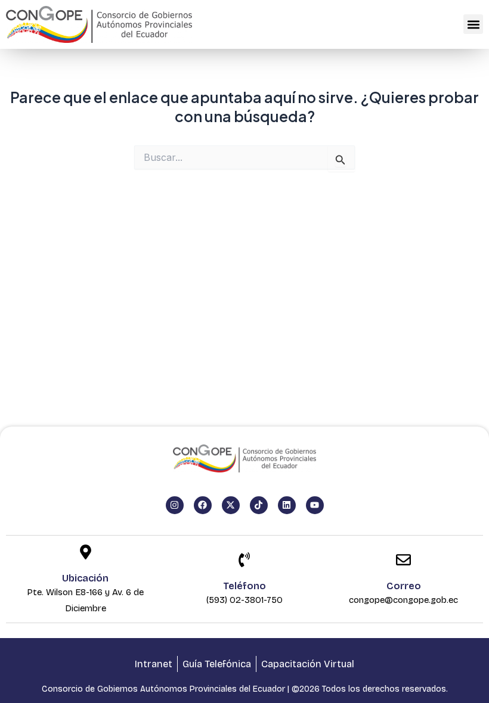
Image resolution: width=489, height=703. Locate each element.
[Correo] (403, 561)
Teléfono (244, 586)
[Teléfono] (244, 561)
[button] (473, 24)
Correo (403, 586)
